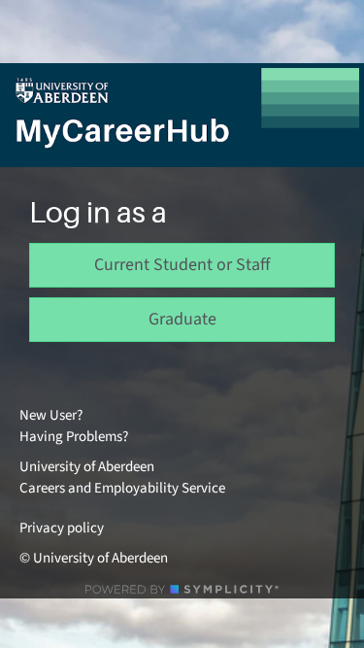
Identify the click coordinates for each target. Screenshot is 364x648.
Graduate (182, 319)
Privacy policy (61, 528)
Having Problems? (73, 436)
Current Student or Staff (182, 265)
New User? (51, 415)
